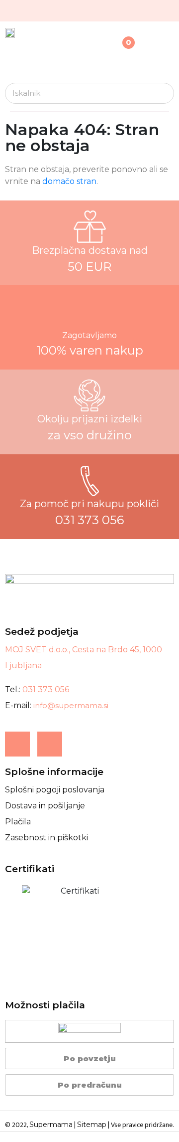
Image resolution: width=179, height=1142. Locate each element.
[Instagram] (49, 744)
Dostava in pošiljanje (45, 805)
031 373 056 (45, 689)
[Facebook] (17, 744)
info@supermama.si (70, 705)
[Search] (163, 93)
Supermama (51, 1124)
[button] (171, 60)
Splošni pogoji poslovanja (54, 789)
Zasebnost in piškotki (46, 837)
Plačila (18, 821)
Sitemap (91, 1124)
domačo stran (69, 181)
